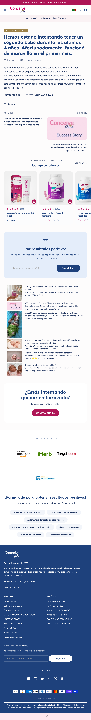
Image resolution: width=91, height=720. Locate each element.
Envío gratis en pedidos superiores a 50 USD (45, 2)
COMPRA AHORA (45, 413)
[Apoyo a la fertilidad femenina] (56, 188)
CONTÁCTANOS (11, 587)
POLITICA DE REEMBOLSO (59, 623)
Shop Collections (11, 610)
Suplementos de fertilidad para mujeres (45, 520)
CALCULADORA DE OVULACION (19, 614)
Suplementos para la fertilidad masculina (31, 527)
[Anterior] (17, 2)
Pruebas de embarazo (30, 534)
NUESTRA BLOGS (12, 619)
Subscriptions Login (13, 606)
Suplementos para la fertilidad (27, 512)
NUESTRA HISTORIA (13, 623)
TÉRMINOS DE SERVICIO (58, 610)
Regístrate (60, 658)
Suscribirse (68, 268)
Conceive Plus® (48, 698)
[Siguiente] (74, 2)
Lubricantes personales (60, 534)
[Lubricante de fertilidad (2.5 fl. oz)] (20, 188)
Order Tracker (10, 601)
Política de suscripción (57, 601)
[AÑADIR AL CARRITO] (34, 201)
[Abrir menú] (5, 10)
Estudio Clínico (10, 628)
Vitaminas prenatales (69, 527)
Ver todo (79, 163)
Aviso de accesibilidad (57, 614)
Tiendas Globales (11, 632)
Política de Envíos (55, 606)
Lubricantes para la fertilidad (64, 512)
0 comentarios (34, 60)
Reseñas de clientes (13, 637)
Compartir (12, 104)
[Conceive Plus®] (17, 9)
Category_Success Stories (16, 31)
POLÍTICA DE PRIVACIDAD (59, 619)
